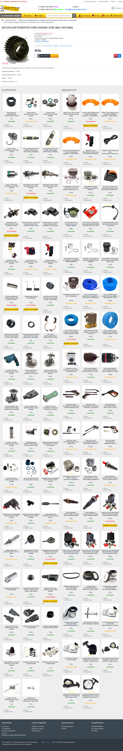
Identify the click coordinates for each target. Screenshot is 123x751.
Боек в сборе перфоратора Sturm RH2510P (31, 114)
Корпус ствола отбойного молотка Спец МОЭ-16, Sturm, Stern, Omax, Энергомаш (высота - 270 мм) (50, 408)
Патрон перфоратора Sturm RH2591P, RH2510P (31, 479)
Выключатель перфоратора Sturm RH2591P (31, 262)
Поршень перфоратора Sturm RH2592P (11, 589)
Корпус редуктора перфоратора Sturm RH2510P (50, 372)
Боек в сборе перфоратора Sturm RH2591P (50, 114)
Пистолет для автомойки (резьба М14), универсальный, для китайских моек (71, 406)
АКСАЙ (48, 35)
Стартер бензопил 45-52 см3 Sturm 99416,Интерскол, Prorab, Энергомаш (110, 624)
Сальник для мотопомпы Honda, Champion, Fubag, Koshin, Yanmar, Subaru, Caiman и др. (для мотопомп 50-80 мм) (90, 588)
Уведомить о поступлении (31, 197)
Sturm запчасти (10, 20)
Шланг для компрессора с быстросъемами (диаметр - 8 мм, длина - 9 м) (110, 114)
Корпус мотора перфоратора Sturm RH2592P (11, 372)
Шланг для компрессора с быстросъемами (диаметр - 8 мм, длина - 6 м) (90, 114)
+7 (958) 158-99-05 (48, 7)
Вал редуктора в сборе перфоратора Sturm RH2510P (31, 186)
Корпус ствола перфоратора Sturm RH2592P (11, 444)
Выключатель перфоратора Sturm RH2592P (50, 262)
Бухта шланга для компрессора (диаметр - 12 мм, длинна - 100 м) (110, 332)
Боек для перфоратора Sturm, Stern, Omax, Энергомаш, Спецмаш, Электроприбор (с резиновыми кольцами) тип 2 (50, 150)
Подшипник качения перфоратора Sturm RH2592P (31, 552)
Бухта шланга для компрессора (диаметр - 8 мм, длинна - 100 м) (110, 296)
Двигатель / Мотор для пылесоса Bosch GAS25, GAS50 (71, 114)
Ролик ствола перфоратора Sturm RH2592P (11, 699)
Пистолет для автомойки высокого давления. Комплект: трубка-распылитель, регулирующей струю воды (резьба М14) (90, 442)
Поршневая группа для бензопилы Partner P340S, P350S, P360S (110, 260)
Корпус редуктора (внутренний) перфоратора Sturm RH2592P (31, 372)
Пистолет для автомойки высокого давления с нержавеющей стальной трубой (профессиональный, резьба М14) (71, 442)
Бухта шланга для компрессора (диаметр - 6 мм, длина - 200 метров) (90, 296)
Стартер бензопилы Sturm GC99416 (71, 659)
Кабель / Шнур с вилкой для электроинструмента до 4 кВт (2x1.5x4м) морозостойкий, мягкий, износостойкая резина (110, 152)
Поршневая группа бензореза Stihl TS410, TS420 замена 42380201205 (91, 478)
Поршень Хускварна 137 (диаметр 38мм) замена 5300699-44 (91, 260)
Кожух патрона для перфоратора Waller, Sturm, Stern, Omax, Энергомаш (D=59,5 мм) (11, 336)
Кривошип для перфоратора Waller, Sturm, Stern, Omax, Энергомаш (31, 444)
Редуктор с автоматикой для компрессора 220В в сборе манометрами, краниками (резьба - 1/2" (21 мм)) (90, 552)
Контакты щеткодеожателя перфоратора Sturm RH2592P (50, 336)
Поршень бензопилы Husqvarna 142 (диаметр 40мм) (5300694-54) (71, 260)
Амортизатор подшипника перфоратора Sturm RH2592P (11, 114)
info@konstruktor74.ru (76, 9)
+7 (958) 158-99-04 (50, 9)
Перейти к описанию (42, 41)
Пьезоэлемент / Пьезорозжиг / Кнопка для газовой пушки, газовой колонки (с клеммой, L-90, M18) (110, 478)
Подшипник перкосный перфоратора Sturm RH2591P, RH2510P (50, 552)
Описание (5, 63)
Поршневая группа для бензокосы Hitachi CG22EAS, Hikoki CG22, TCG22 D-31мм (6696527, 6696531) (71, 188)
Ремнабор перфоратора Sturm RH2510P (31, 662)
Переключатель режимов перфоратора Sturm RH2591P (11, 516)
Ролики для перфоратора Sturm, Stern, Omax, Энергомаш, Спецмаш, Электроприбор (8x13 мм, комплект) (31, 699)
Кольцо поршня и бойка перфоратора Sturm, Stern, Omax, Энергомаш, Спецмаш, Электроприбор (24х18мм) (31, 336)
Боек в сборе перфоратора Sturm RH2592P (11, 150)
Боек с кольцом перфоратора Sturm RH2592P (11, 186)
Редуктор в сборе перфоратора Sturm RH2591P (11, 627)
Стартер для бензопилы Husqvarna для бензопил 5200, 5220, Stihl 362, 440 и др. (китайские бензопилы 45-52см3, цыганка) (90, 224)
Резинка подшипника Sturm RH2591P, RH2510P (50, 626)
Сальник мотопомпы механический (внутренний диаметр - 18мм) (110, 588)
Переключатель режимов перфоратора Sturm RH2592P (31, 516)
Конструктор (48, 742)
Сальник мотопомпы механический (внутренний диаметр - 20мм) (71, 624)
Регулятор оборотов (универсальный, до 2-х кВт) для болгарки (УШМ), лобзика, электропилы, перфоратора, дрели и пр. (110, 188)
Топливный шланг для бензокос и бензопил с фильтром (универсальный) (110, 224)
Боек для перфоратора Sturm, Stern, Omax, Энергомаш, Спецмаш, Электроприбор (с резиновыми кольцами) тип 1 (31, 150)
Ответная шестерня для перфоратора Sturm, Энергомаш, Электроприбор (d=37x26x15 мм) (50, 444)
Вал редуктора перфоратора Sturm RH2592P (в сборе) (11, 224)
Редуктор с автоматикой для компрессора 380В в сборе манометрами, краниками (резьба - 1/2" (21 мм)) (110, 552)
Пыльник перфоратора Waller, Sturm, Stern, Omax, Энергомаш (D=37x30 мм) (31, 590)
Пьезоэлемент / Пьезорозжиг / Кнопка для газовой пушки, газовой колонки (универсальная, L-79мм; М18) (71, 514)
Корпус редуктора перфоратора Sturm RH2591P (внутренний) (11, 408)
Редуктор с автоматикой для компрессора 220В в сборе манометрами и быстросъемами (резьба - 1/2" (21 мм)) (110, 514)
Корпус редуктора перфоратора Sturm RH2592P (31, 408)
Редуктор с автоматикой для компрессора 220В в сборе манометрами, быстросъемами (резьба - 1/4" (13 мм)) (71, 552)
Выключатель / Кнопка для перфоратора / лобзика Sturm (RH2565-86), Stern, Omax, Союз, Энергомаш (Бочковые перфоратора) (50, 224)
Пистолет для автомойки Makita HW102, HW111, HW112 (110, 406)
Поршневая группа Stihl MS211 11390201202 (71, 295)
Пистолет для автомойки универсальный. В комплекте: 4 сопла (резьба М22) (110, 442)
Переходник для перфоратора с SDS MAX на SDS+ (50, 516)
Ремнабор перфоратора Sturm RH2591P (50, 662)
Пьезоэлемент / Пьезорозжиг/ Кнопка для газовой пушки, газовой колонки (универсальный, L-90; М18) (90, 514)
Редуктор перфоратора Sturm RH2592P (31, 626)
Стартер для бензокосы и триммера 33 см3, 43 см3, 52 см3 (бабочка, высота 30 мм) (90, 696)
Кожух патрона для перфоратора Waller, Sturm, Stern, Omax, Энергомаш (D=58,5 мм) (50, 298)
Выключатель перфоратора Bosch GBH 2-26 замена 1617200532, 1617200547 (90, 152)
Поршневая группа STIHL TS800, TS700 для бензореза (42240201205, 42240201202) (71, 478)
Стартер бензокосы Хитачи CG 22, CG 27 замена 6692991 (71, 224)
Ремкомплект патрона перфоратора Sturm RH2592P (11, 663)
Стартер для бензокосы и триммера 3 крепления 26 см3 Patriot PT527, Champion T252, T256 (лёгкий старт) (71, 696)
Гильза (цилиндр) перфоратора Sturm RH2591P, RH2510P (11, 298)
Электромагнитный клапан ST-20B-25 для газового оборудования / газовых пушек (90, 332)
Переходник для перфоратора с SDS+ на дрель (11, 552)
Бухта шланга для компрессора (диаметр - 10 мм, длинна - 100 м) (71, 332)
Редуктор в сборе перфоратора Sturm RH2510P (50, 590)
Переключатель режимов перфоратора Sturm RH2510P (50, 480)
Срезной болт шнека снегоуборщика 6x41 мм (90, 623)
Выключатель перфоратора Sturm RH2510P (11, 262)
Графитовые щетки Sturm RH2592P (31, 297)
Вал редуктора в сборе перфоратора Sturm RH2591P (50, 186)
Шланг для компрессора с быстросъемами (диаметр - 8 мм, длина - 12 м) (71, 152)
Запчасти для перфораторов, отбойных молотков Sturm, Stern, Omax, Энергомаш (47, 20)
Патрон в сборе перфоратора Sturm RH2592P (11, 480)
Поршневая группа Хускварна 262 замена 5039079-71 (90, 188)
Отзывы (13, 63)
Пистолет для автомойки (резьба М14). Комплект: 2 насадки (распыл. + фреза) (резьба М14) (90, 406)
